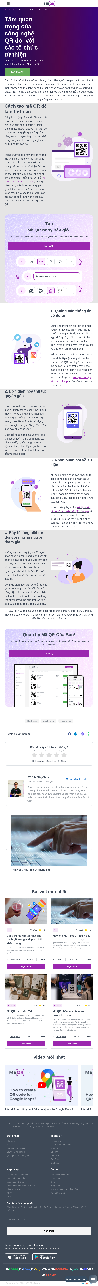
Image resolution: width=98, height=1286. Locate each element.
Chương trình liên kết (16, 1148)
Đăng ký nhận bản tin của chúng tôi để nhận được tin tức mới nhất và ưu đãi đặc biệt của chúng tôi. (47, 1208)
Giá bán (54, 1148)
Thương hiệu (65, 721)
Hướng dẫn (56, 1178)
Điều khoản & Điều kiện (17, 1182)
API (8, 1145)
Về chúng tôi (56, 1141)
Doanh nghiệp (48, 721)
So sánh (54, 1152)
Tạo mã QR (49, 246)
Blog (14, 10)
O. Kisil (58, 960)
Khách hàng (32, 721)
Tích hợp (55, 1156)
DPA (9, 1197)
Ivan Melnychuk (38, 777)
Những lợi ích (13, 1141)
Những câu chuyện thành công (64, 1189)
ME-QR (7, 10)
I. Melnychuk (15, 960)
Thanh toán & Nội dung (61, 1145)
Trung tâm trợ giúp (59, 1193)
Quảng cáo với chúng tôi (18, 1156)
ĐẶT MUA (49, 1231)
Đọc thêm (26, 967)
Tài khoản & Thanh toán (17, 1175)
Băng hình (55, 1186)
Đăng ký (49, 654)
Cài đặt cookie (13, 1189)
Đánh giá (55, 1163)
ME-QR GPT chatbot (16, 1152)
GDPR (10, 1193)
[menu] (8, 3)
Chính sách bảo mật (16, 1178)
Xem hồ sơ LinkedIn (77, 779)
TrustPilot (55, 1159)
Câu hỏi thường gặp (60, 1175)
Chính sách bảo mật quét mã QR (21, 1186)
